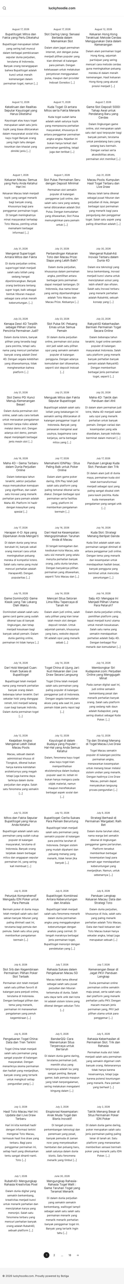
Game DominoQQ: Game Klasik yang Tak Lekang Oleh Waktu (20, 602)
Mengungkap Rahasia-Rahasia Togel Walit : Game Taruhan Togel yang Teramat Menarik (62, 1186)
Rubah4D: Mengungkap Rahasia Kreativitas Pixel (20, 1182)
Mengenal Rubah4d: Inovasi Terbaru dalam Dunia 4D (103, 257)
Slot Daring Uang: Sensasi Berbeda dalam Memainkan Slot (62, 37)
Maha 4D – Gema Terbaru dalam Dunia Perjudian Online (20, 466)
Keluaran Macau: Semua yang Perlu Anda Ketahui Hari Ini (20, 183)
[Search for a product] (4, 8)
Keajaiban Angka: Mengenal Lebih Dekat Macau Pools (20, 744)
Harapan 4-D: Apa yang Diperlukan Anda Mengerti (21, 534)
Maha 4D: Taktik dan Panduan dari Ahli (103, 399)
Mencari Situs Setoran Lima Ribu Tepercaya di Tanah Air (62, 602)
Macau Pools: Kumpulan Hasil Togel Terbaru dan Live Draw (103, 183)
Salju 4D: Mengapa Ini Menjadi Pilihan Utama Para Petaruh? (103, 602)
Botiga (65, 1276)
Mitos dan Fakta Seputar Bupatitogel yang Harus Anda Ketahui (20, 821)
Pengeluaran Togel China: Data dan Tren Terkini (20, 1040)
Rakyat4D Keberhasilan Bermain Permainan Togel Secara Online (103, 327)
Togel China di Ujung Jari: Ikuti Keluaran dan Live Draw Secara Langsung (62, 671)
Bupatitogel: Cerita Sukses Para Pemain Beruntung (62, 819)
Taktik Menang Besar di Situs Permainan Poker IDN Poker (103, 1115)
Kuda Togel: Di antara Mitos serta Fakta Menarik (62, 108)
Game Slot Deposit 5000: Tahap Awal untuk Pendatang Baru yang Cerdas (103, 112)
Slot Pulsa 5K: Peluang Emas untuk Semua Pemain (62, 327)
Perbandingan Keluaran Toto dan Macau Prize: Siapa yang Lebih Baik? (62, 257)
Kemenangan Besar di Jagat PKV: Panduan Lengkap (103, 973)
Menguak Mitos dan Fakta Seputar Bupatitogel (62, 399)
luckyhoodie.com (62, 8)
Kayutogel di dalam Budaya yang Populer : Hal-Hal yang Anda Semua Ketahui (62, 746)
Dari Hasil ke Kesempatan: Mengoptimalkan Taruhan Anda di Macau (62, 536)
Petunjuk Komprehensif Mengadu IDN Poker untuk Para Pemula (21, 899)
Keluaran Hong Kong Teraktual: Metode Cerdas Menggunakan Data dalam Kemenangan (103, 39)
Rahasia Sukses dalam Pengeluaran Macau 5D (62, 971)
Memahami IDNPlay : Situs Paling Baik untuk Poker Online (62, 466)
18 (69, 1255)
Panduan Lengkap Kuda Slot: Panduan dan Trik (103, 464)
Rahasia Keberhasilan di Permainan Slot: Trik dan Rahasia (103, 1042)
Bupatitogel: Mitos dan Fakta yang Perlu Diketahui (20, 35)
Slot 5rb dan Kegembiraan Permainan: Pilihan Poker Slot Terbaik (20, 973)
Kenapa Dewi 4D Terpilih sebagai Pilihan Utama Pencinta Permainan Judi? (20, 327)
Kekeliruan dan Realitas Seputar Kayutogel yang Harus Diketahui (20, 110)
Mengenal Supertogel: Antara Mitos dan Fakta (21, 255)
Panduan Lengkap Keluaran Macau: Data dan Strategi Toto (103, 899)
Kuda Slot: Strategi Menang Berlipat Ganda (103, 534)
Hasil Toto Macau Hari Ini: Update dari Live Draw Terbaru (20, 1115)
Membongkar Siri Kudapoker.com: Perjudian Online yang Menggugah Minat (103, 673)
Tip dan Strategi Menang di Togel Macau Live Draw (103, 742)
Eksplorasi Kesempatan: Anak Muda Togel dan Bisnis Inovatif (62, 1115)
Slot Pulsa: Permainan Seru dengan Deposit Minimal (62, 181)
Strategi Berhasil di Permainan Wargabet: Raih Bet (103, 821)
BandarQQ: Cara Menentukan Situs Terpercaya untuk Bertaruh (62, 1044)
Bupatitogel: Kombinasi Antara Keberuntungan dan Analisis (62, 899)
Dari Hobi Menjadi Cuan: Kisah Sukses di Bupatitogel (20, 671)
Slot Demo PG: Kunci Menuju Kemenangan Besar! (20, 401)
